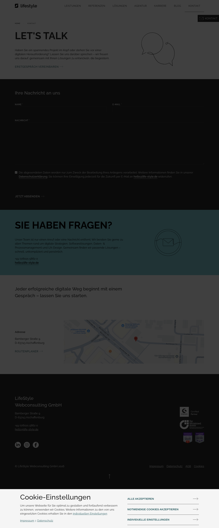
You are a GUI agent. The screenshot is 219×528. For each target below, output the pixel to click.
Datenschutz (45, 520)
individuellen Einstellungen (90, 513)
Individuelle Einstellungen (148, 519)
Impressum (27, 520)
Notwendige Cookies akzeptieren (152, 509)
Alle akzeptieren (140, 498)
